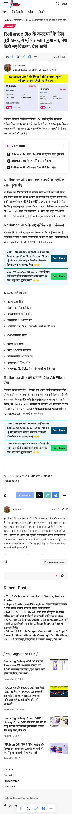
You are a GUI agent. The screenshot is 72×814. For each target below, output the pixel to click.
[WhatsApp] (66, 509)
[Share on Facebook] (12, 57)
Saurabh (20, 65)
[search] (57, 4)
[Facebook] (58, 509)
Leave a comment (56, 562)
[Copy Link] (24, 57)
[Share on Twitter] (18, 57)
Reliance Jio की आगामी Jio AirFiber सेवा (33, 167)
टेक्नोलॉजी (9, 26)
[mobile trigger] (7, 4)
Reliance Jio (11, 480)
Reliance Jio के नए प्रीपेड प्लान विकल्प (31, 160)
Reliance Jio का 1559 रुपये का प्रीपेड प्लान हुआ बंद (37, 154)
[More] (35, 57)
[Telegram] (62, 509)
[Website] (53, 509)
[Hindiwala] (15, 4)
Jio (22, 475)
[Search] (62, 576)
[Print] (29, 57)
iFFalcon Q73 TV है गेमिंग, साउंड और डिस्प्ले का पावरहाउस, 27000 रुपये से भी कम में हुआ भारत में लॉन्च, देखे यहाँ (24, 748)
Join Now (59, 258)
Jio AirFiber (32, 475)
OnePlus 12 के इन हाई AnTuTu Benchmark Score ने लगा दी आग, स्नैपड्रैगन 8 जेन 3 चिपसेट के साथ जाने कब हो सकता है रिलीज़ (36, 623)
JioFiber (46, 475)
